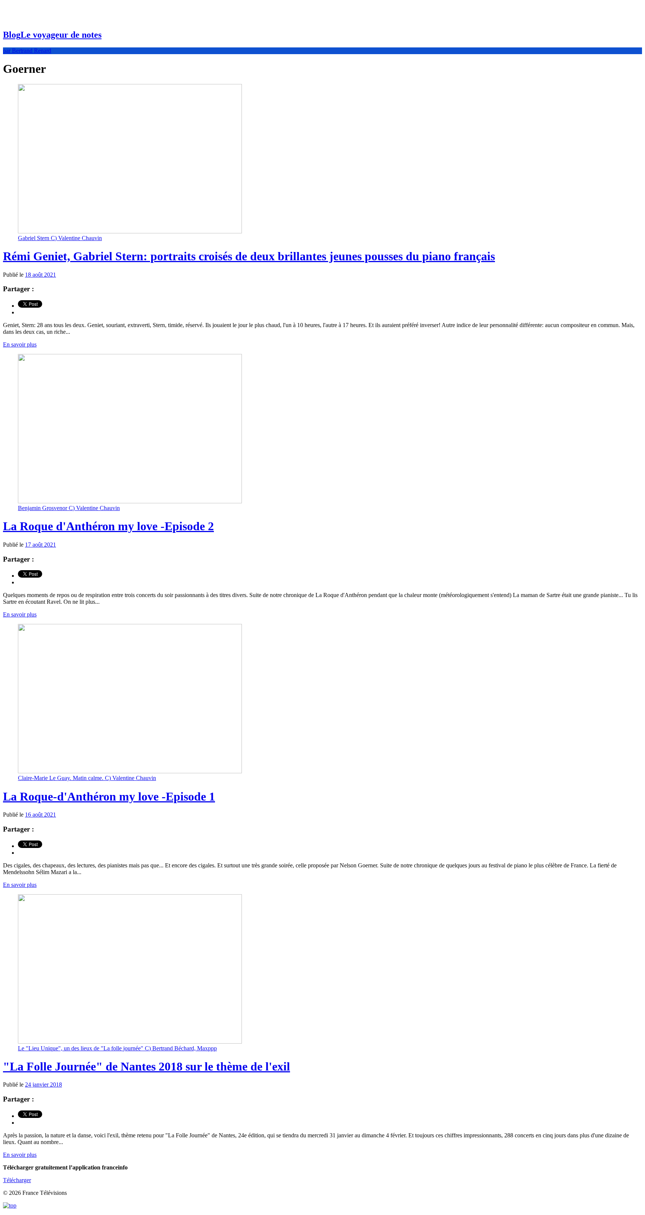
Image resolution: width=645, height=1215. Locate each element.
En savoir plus (20, 344)
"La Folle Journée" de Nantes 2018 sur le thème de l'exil (146, 1066)
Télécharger (17, 1180)
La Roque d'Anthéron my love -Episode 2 (108, 526)
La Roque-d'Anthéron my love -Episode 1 (109, 796)
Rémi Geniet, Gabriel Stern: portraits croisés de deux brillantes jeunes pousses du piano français (249, 256)
